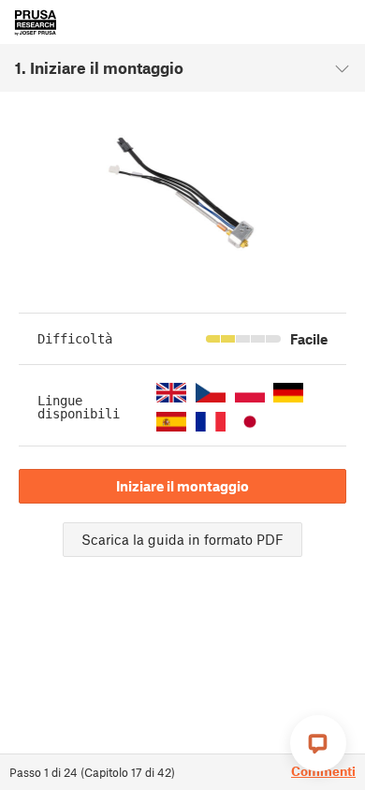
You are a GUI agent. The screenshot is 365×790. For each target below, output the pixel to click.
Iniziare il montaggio (182, 485)
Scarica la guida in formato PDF (182, 539)
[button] (171, 392)
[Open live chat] (318, 743)
